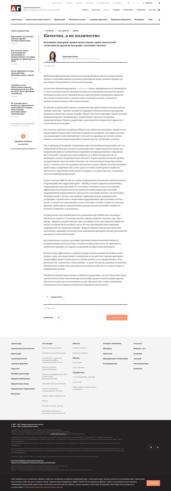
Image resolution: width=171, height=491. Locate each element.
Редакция (89, 3)
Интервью (116, 10)
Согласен (153, 483)
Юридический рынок (121, 19)
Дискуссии (96, 10)
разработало (82, 88)
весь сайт (152, 10)
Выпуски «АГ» (57, 3)
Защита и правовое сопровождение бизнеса (52, 390)
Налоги (45, 401)
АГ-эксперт (77, 382)
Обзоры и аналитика (112, 343)
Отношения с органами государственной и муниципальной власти (52, 360)
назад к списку (56, 297)
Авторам (69, 3)
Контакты (79, 3)
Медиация (139, 19)
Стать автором (63, 31)
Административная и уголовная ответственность (53, 412)
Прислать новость (80, 353)
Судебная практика (98, 19)
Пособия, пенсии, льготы (52, 406)
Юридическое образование (23, 389)
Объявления (140, 10)
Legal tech (15, 368)
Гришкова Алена (70, 56)
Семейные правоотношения (54, 353)
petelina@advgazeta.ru (58, 434)
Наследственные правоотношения (49, 368)
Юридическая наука (20, 384)
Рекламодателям (103, 3)
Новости (85, 10)
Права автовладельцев (51, 348)
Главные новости (80, 348)
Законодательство (77, 19)
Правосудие (59, 19)
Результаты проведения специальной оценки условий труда (33, 462)
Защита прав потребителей (53, 396)
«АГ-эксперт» (47, 343)
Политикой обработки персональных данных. (43, 487)
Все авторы (117, 3)
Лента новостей (20, 31)
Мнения (106, 10)
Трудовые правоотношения (53, 384)
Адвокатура (16, 19)
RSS (138, 3)
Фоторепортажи (110, 363)
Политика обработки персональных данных (27, 460)
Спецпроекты (128, 10)
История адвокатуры (20, 373)
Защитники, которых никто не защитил (84, 388)
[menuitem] (16, 19)
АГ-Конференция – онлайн (84, 377)
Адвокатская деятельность (38, 19)
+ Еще (150, 19)
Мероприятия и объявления (115, 358)
